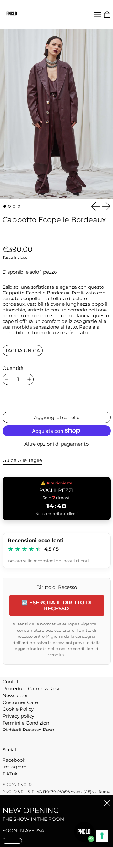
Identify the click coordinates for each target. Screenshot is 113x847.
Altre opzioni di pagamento (56, 444)
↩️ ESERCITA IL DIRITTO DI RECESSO (56, 606)
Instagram (15, 767)
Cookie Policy (18, 709)
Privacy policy (18, 716)
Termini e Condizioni (27, 723)
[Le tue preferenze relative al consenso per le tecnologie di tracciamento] (102, 836)
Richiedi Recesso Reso (28, 730)
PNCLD (25, 784)
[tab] (4, 206)
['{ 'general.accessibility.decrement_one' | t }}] (6, 379)
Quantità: (13, 368)
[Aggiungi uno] (29, 379)
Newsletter (15, 695)
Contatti (12, 681)
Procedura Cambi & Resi (31, 688)
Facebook (14, 760)
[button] (107, 14)
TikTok (10, 774)
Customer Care (20, 702)
